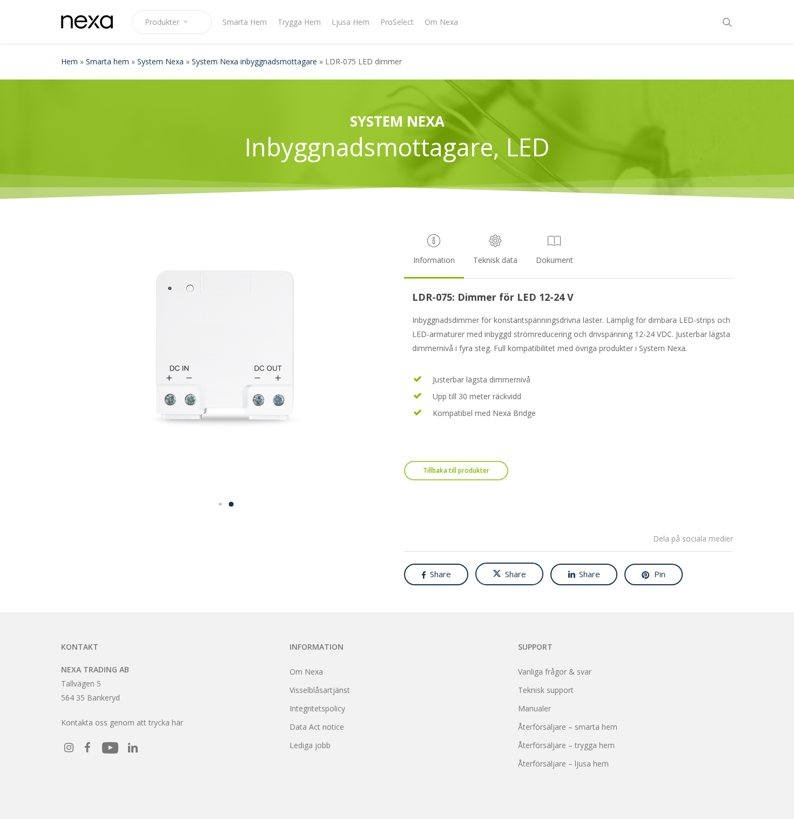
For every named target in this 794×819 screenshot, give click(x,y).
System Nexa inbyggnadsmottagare (254, 61)
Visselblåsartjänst (320, 690)
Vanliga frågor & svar (554, 671)
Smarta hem (107, 61)
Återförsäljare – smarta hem (567, 727)
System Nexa (160, 61)
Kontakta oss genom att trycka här (122, 722)
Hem (69, 61)
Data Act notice (317, 727)
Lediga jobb (310, 745)
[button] (220, 504)
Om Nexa (306, 671)
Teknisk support (546, 690)
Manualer (534, 708)
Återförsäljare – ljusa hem (563, 763)
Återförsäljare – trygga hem (566, 745)
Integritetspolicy (317, 708)
